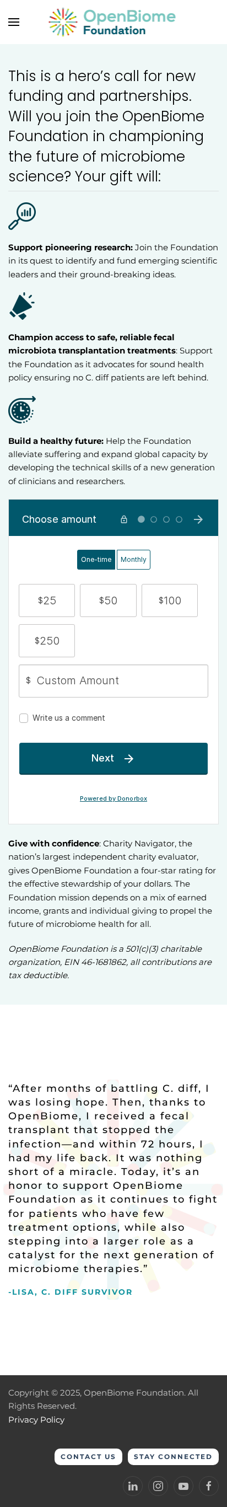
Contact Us (88, 1456)
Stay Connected (173, 1456)
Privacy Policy (36, 1419)
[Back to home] (114, 22)
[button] (13, 22)
